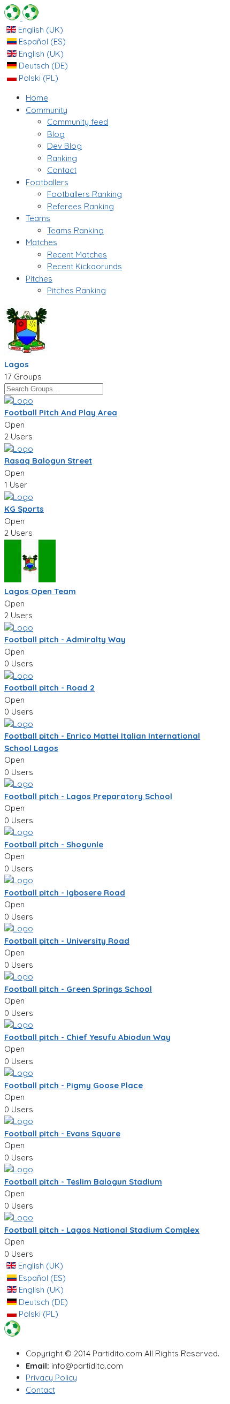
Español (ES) (41, 41)
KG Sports (24, 509)
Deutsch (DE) (42, 65)
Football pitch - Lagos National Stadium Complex (102, 1230)
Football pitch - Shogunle (53, 844)
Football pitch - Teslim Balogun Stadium (83, 1182)
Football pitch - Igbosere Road (64, 892)
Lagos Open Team (40, 591)
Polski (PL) (37, 78)
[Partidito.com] (21, 17)
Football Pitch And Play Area (60, 412)
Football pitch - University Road (66, 941)
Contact (40, 1390)
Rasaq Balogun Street (48, 461)
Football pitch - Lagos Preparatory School (88, 796)
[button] (46, 110)
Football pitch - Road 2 (49, 687)
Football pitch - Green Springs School (78, 989)
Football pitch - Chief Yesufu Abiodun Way (87, 1037)
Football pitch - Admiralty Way (65, 639)
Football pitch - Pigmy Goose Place (73, 1085)
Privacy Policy (51, 1377)
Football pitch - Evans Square (62, 1133)
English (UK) (39, 30)
